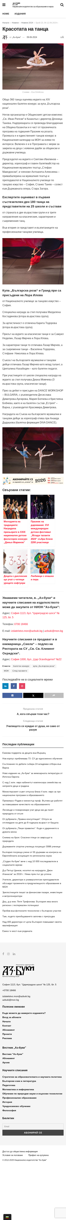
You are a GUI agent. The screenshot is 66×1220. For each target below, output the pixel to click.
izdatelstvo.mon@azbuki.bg (26, 631)
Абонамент (8, 1030)
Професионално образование (19, 1098)
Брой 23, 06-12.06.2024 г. (47, 23)
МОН (6, 671)
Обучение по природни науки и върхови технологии (32, 1093)
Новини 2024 (27, 23)
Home (5, 13)
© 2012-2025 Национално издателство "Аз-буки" (24, 1160)
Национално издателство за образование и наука (32, 7)
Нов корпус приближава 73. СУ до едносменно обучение (32, 758)
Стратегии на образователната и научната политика (32, 1077)
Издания (20, 13)
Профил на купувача (38, 1155)
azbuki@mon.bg (53, 631)
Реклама (7, 1038)
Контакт (6, 1025)
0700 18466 (21, 624)
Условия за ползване (12, 1155)
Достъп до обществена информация (20, 1151)
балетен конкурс (21, 666)
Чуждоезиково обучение (16, 1106)
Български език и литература (19, 1081)
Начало (5, 23)
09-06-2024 (32, 37)
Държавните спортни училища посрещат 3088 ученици (31, 846)
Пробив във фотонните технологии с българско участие (31, 910)
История (7, 1102)
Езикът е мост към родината (17, 931)
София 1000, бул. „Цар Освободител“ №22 (36, 659)
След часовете (19, 671)
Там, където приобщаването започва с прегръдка (28, 916)
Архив (6, 1062)
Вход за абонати (11, 1017)
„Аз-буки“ (16, 37)
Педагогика (8, 1085)
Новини (15, 23)
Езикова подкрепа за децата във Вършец (24, 753)
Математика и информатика (18, 1089)
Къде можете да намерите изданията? (24, 1013)
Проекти (7, 1034)
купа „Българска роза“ (44, 666)
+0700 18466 (9, 990)
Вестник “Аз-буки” (12, 1054)
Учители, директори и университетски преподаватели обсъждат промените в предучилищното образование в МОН (31, 883)
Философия (9, 1110)
